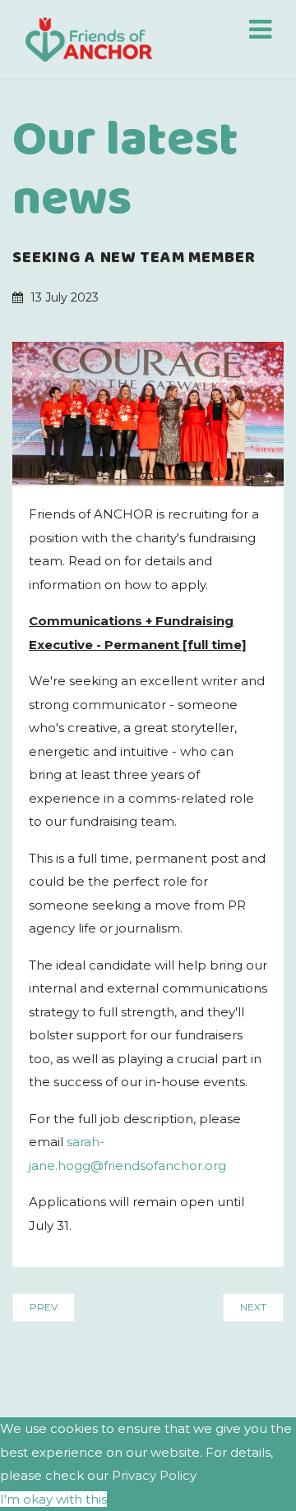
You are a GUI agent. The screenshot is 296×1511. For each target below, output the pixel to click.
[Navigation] (260, 32)
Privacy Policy (154, 1475)
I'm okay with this (53, 1499)
